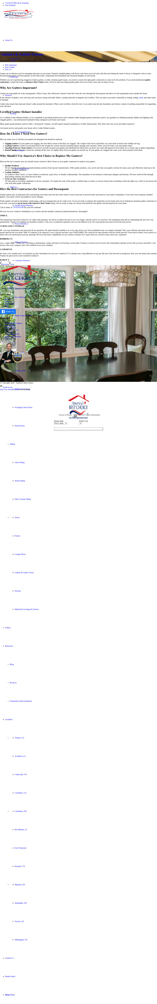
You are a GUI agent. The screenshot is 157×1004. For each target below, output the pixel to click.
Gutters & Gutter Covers (22, 54)
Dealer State (58, 421)
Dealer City (83, 421)
